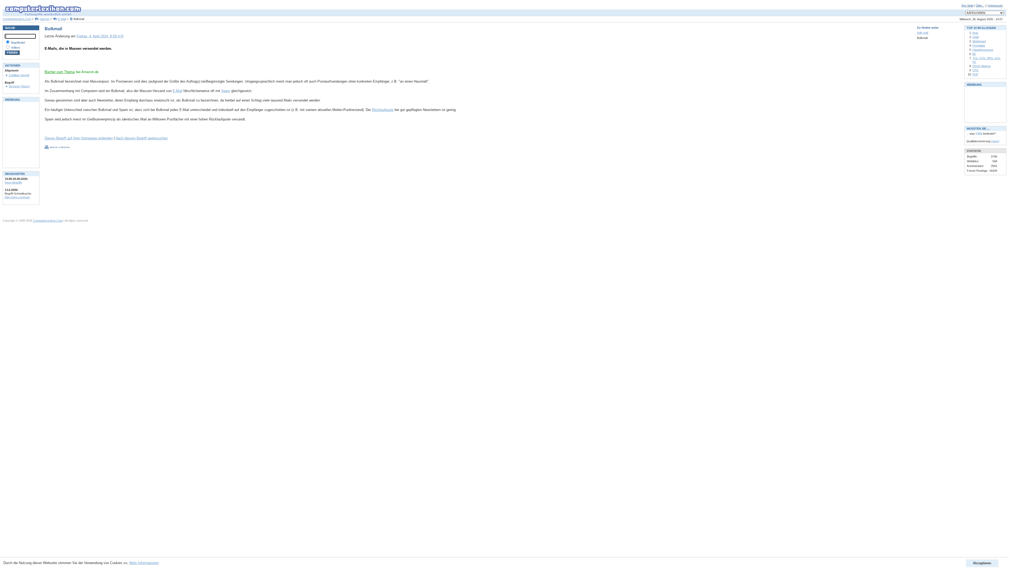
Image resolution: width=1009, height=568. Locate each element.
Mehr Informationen (144, 563)
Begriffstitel (18, 42)
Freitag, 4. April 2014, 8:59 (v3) (99, 36)
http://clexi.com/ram (17, 197)
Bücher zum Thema (60, 72)
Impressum (995, 5)
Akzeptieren (982, 563)
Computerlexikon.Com (17, 19)
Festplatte (978, 45)
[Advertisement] (106, 62)
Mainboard (979, 41)
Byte (975, 32)
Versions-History (19, 86)
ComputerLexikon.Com (48, 220)
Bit (974, 53)
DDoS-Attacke (981, 66)
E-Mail (62, 19)
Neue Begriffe (13, 182)
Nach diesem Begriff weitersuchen (142, 138)
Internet (44, 19)
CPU (975, 70)
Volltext (15, 47)
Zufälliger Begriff (19, 75)
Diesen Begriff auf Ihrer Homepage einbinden (79, 138)
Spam (225, 91)
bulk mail (922, 32)
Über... (980, 5)
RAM (975, 37)
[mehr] (995, 141)
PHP (975, 74)
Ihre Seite (967, 5)
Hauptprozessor (982, 49)
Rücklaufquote (383, 110)
